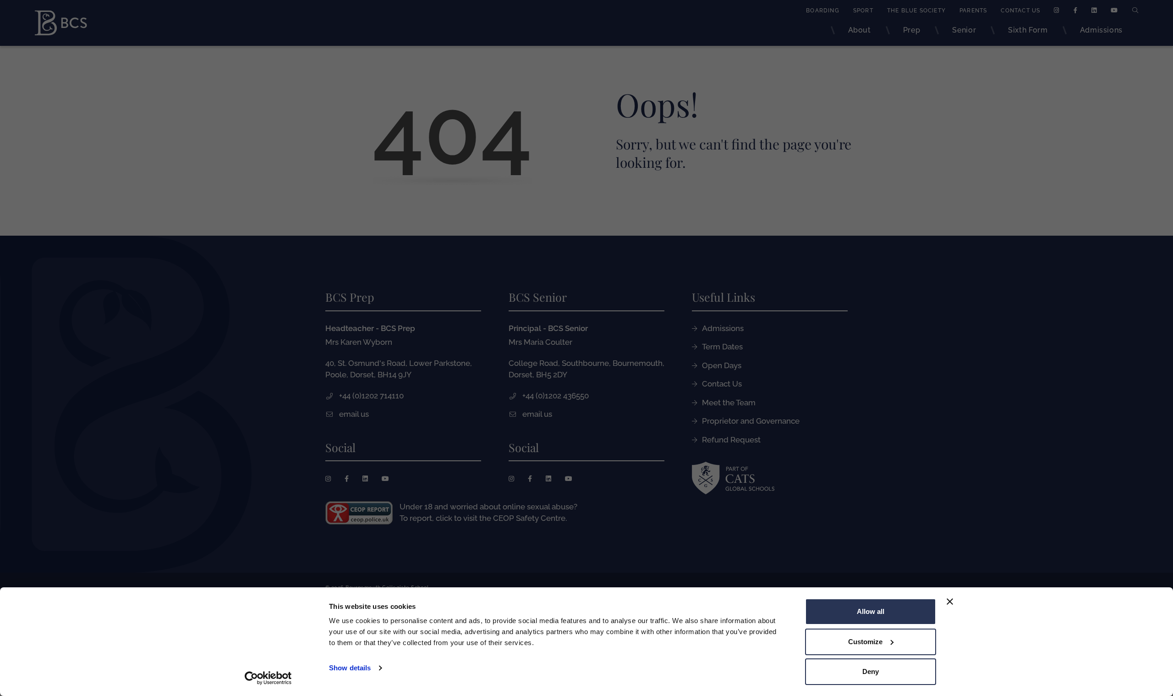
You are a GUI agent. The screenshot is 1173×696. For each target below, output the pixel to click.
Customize (865, 642)
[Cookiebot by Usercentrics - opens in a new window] (268, 678)
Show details (350, 668)
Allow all (870, 611)
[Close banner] (950, 601)
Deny (870, 671)
